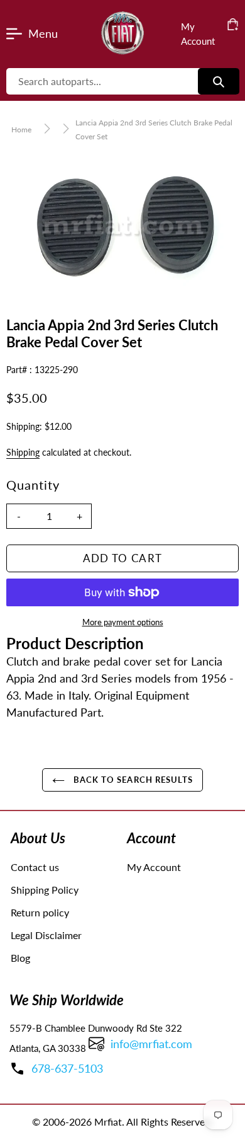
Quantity (33, 484)
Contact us (35, 867)
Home (21, 129)
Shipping (23, 452)
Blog (20, 958)
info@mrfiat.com (151, 1044)
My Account (154, 867)
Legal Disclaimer (46, 935)
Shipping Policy (45, 890)
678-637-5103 (67, 1068)
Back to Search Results (132, 780)
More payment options (122, 622)
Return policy (40, 912)
